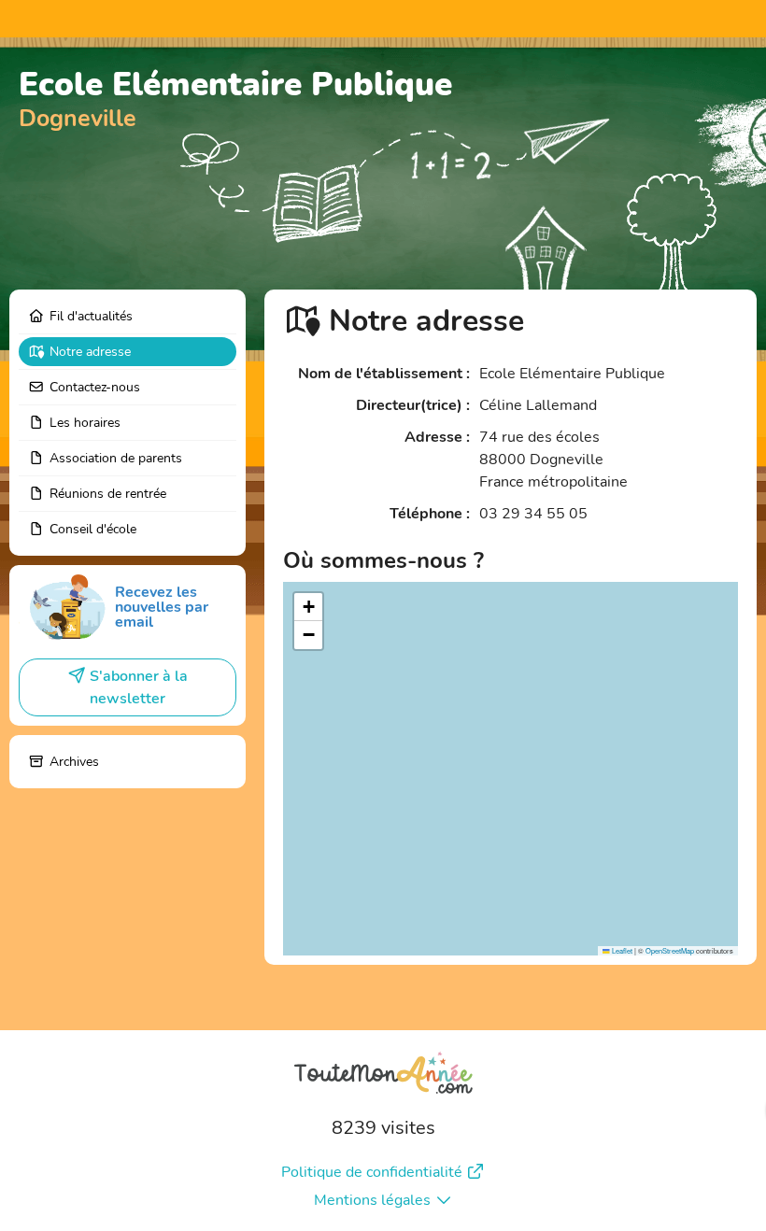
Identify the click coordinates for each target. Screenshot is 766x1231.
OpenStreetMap (669, 950)
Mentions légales (372, 1200)
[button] (308, 607)
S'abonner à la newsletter (139, 687)
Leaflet (621, 950)
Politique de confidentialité (371, 1172)
